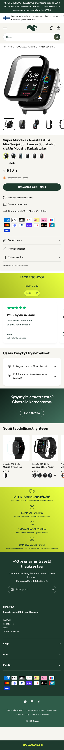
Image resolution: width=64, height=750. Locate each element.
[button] (5, 28)
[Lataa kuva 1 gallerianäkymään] (9, 124)
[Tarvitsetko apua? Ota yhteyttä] (51, 28)
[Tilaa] (52, 589)
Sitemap (45, 714)
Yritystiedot (52, 710)
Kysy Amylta (32, 413)
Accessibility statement (28, 714)
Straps (35, 721)
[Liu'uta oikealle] (60, 84)
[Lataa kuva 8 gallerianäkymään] (36, 124)
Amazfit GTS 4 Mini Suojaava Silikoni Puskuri (43, 465)
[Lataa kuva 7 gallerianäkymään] (22, 124)
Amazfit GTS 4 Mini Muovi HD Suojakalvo (12, 465)
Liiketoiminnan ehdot (35, 710)
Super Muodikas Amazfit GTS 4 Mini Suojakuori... (32, 47)
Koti (5, 47)
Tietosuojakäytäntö (15, 710)
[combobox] (32, 37)
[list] (32, 18)
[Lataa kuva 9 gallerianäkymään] (49, 124)
